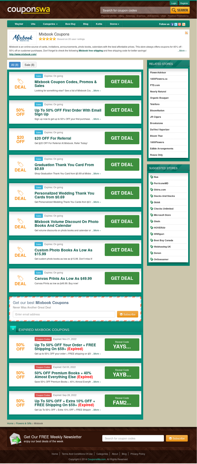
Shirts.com (160, 189)
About (115, 453)
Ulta (33, 24)
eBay (121, 15)
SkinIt (157, 202)
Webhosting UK (162, 246)
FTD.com (155, 85)
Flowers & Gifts (24, 423)
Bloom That (156, 136)
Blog (85, 24)
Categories (49, 24)
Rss (183, 24)
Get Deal (122, 81)
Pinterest (179, 24)
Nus (156, 177)
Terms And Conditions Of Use (77, 453)
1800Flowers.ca (158, 78)
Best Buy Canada (163, 240)
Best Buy (70, 24)
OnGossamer (161, 259)
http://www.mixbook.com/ (23, 54)
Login (173, 3)
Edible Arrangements (161, 148)
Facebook (172, 24)
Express (141, 15)
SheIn (157, 221)
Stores (113, 24)
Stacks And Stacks (164, 196)
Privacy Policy (138, 453)
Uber (163, 15)
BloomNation (157, 110)
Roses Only (156, 155)
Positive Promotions (178, 15)
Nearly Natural (158, 91)
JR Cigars (155, 116)
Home (10, 423)
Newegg (130, 15)
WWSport (159, 234)
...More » (182, 50)
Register (184, 3)
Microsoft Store (162, 215)
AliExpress (153, 15)
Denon (157, 253)
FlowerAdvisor (158, 72)
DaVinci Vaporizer (160, 129)
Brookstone (156, 123)
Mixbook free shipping (91, 50)
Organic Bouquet (159, 97)
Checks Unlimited (163, 208)
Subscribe (129, 314)
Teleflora (155, 104)
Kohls (99, 24)
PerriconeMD (161, 183)
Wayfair (19, 24)
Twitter (175, 24)
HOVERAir (159, 227)
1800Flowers (157, 142)
